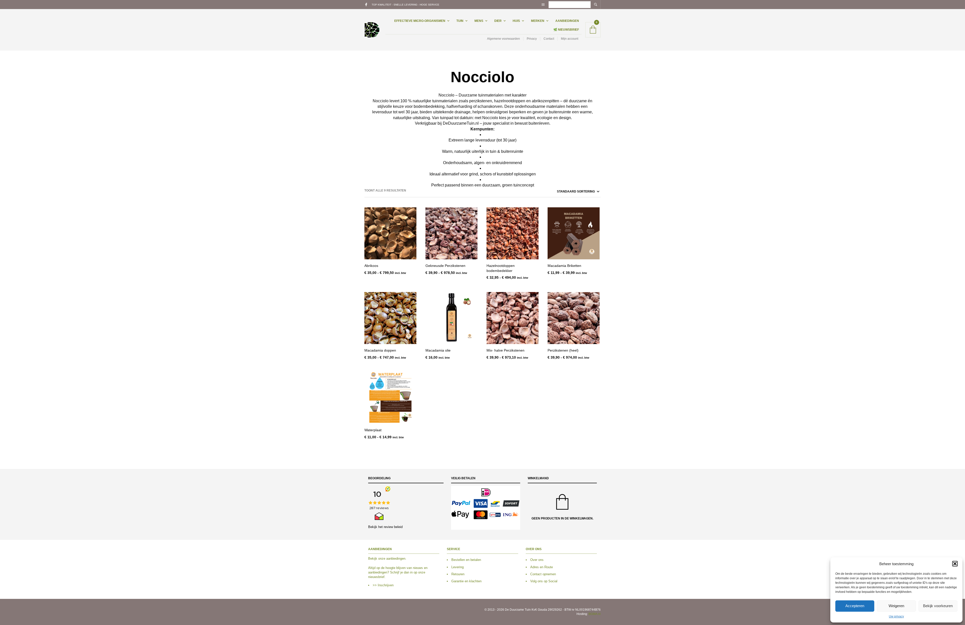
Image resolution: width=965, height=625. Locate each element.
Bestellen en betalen (466, 560)
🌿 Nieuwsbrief (566, 29)
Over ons (537, 560)
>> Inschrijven (383, 585)
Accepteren (854, 606)
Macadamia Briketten (564, 266)
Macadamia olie (438, 350)
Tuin (459, 21)
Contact (549, 38)
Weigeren (896, 606)
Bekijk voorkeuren (938, 606)
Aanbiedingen (567, 21)
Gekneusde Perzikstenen (445, 266)
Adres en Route (541, 567)
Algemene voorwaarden (503, 38)
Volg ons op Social (543, 581)
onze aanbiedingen (391, 558)
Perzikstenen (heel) (563, 350)
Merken (537, 21)
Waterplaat (372, 430)
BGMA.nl (595, 614)
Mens (478, 21)
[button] (954, 563)
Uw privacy (896, 616)
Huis (516, 21)
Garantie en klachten (466, 581)
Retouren (457, 574)
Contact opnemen (543, 574)
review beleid (393, 527)
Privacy (532, 38)
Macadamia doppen (380, 350)
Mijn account (569, 38)
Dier (498, 21)
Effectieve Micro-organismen (419, 21)
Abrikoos (371, 266)
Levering (457, 567)
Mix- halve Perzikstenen (505, 350)
